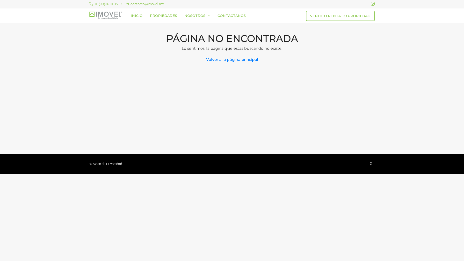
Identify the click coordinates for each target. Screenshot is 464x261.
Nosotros (194, 16)
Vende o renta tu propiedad (340, 16)
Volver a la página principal (232, 59)
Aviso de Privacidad (107, 164)
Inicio (137, 16)
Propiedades (163, 16)
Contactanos (232, 16)
